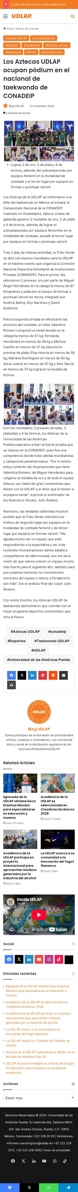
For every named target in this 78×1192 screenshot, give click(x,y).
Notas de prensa (27, 28)
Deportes (12, 45)
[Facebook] (11, 675)
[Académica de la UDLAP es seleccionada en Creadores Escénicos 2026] (58, 783)
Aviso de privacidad (57, 1150)
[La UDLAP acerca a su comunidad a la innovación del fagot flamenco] (58, 839)
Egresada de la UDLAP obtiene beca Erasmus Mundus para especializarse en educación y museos (19, 807)
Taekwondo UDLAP (53, 641)
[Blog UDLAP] (21, 16)
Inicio (10, 28)
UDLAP (31, 52)
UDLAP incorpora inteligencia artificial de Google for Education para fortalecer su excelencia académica (40, 1068)
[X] (22, 675)
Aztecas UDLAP (16, 38)
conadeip (58, 631)
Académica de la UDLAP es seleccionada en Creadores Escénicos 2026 (57, 805)
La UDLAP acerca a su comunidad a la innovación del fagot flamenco (58, 859)
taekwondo (13, 52)
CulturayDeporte (43, 38)
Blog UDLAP (16, 106)
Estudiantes (32, 45)
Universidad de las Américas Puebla (39, 659)
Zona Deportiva (52, 52)
